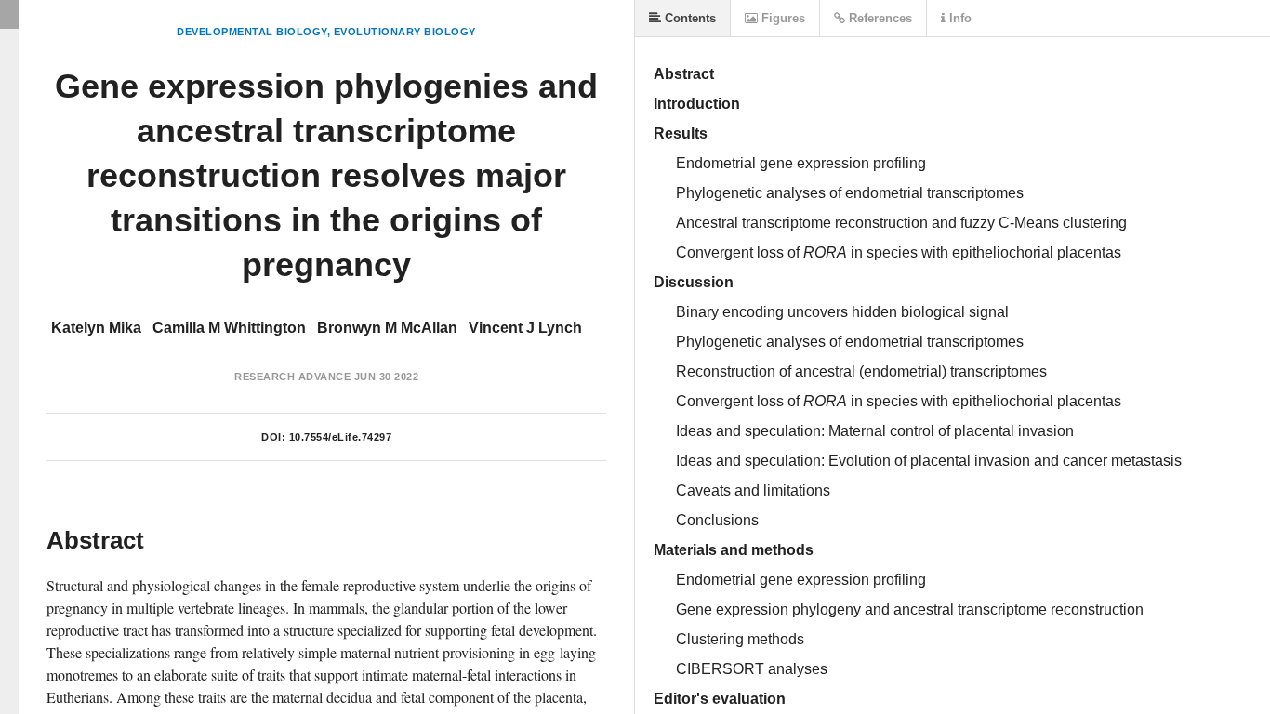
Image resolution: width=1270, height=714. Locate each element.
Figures (781, 18)
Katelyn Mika (96, 328)
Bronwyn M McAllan (387, 328)
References (878, 18)
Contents (688, 18)
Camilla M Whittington (229, 328)
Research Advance (292, 376)
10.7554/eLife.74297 (340, 437)
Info (959, 18)
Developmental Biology (252, 31)
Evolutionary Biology (405, 31)
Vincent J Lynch (525, 328)
